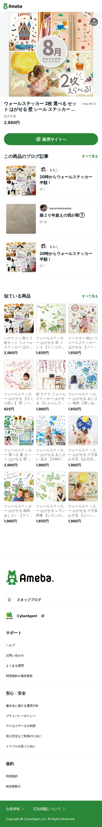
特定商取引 (13, 786)
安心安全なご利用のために (24, 736)
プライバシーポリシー (21, 716)
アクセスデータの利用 (21, 726)
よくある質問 (15, 665)
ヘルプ (10, 645)
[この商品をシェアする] (94, 22)
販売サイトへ (54, 139)
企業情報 (13, 809)
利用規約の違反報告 (19, 676)
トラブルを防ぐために (21, 746)
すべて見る (90, 156)
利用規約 (12, 776)
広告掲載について (47, 809)
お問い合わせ (15, 655)
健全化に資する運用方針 (22, 706)
